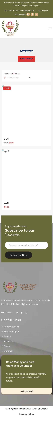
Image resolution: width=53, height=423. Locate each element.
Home (22, 59)
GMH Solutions (40, 408)
